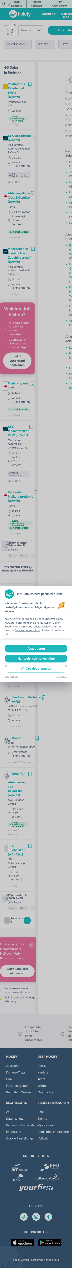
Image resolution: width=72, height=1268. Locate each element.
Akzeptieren (36, 648)
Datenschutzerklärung (28, 630)
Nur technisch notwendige (36, 658)
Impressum (61, 677)
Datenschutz (11, 677)
